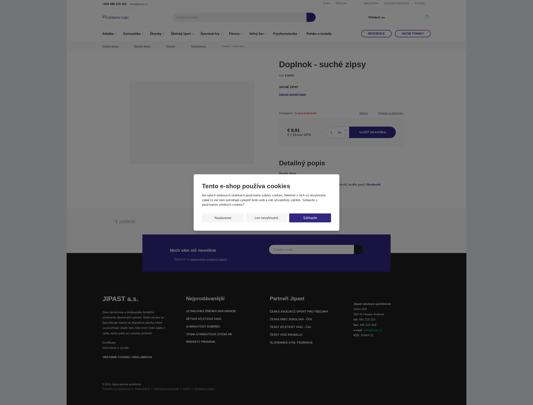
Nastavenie (222, 218)
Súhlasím (310, 218)
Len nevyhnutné (266, 218)
